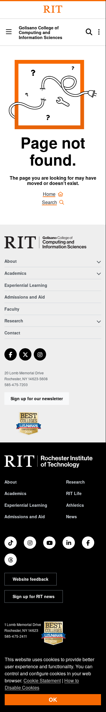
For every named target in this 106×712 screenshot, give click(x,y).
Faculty (11, 309)
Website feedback (30, 579)
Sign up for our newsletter (37, 398)
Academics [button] (15, 273)
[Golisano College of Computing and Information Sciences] (45, 242)
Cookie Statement (42, 680)
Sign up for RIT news (34, 596)
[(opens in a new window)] (10, 354)
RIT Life (74, 493)
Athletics (75, 505)
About (10, 482)
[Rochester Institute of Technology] (52, 9)
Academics (15, 493)
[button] (9, 32)
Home (49, 194)
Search (49, 202)
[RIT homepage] (48, 461)
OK (53, 699)
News (71, 516)
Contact (12, 333)
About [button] (10, 261)
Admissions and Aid (24, 297)
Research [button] (13, 321)
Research (75, 482)
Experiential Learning (25, 285)
